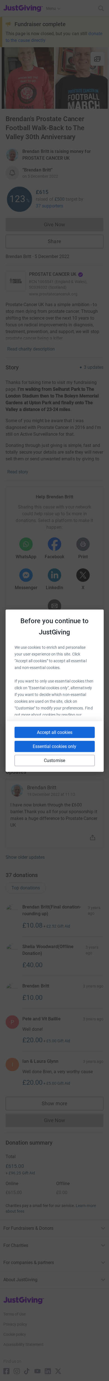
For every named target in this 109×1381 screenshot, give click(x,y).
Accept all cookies (54, 732)
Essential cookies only (54, 746)
